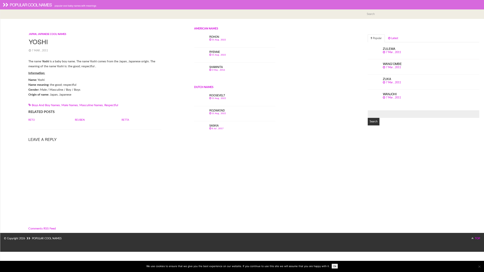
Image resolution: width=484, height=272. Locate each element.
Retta (125, 120)
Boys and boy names (46, 105)
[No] (479, 266)
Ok (334, 266)
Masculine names (91, 105)
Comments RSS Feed (42, 228)
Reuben (80, 120)
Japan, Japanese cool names (47, 34)
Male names (69, 105)
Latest (394, 38)
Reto (31, 120)
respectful (111, 105)
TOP (477, 238)
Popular (377, 38)
